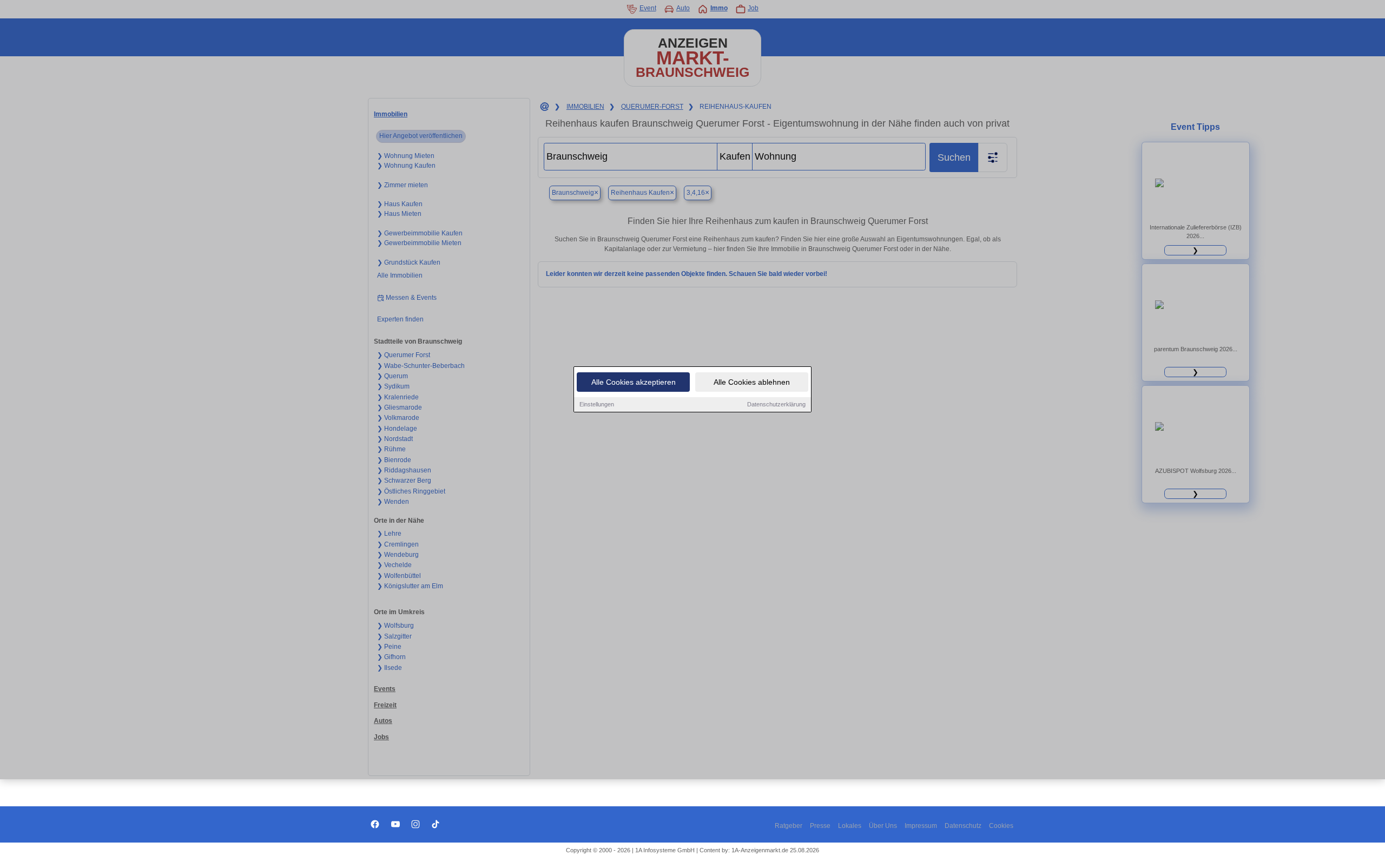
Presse (820, 826)
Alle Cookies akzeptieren (633, 382)
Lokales (849, 826)
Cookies (1001, 826)
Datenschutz (963, 826)
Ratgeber (788, 826)
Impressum (921, 826)
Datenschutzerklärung (776, 404)
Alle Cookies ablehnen (752, 382)
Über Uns (883, 826)
